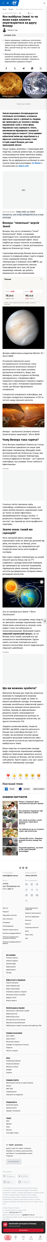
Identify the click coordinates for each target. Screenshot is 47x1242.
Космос (11, 9)
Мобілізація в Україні (15, 1008)
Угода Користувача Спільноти (31, 908)
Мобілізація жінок (12, 1017)
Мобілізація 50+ (11, 1014)
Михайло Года (13, 30)
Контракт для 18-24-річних (15, 1020)
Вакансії (28, 924)
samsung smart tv (24, 1182)
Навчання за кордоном (14, 1095)
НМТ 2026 (9, 1089)
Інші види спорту (12, 1133)
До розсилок (14, 1161)
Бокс (8, 1121)
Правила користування (10, 929)
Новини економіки (14, 1033)
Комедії (9, 1070)
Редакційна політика (10, 915)
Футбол (9, 1124)
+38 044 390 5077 (31, 876)
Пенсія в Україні (12, 1050)
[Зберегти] (40, 68)
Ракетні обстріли (12, 983)
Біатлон (9, 1130)
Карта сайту (29, 934)
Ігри (26, 938)
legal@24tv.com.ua (28, 1214)
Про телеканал (8, 919)
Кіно (8, 1058)
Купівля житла (11, 1108)
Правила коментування (33, 913)
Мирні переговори (13, 989)
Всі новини (10, 955)
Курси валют (10, 1039)
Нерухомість (11, 1102)
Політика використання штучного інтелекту (11, 937)
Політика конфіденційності (12, 933)
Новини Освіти (12, 1080)
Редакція (6, 911)
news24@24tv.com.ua (10, 876)
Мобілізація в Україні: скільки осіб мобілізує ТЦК (23, 1025)
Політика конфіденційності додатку (12, 942)
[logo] (14, 3)
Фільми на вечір (12, 1067)
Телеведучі (6, 922)
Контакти (28, 920)
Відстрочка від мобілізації (15, 1023)
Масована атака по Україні (15, 994)
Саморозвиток (11, 1092)
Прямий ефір (11, 964)
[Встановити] (23, 1227)
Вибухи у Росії (11, 998)
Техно (5, 9)
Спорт (8, 1118)
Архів (27, 931)
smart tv (9, 1182)
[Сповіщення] (44, 3)
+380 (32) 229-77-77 (15, 1212)
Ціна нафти (10, 1036)
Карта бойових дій (13, 986)
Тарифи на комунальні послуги (17, 1045)
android (9, 1176)
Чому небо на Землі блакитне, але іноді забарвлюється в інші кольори (23, 214)
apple (24, 1176)
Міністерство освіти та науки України (19, 1083)
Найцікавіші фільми (13, 1061)
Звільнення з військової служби (17, 1011)
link (26, 884)
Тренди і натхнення (13, 1111)
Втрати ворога (11, 1001)
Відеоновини (11, 967)
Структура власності (32, 927)
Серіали (9, 1073)
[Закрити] (42, 1223)
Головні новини (12, 958)
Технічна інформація (32, 916)
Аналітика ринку (12, 1105)
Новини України (12, 961)
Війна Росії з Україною (15, 980)
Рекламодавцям (8, 926)
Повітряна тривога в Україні (16, 992)
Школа (8, 1086)
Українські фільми (12, 1064)
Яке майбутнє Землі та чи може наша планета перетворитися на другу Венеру (30, 9)
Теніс (8, 1127)
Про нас (5, 908)
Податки (9, 1048)
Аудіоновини (10, 970)
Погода (8, 973)
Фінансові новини (12, 1042)
